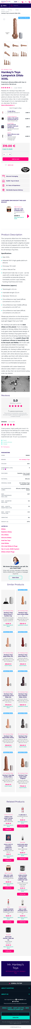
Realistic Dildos (5, 11)
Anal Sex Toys (5, 540)
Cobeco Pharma (12, 116)
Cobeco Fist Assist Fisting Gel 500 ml (12, 118)
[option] (15, 213)
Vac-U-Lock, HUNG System (10, 549)
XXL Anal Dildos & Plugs (9, 546)
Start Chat (15, 577)
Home (3, 9)
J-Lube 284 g (11, 111)
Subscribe (16, 1017)
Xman (9, 132)
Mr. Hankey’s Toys (6, 69)
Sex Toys (10, 9)
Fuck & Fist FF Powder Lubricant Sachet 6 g (12, 126)
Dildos (17, 9)
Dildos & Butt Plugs (7, 552)
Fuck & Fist (10, 123)
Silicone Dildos (6, 537)
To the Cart (8, 829)
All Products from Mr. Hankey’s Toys (15, 972)
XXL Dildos (5, 535)
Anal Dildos (5, 543)
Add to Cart (15, 159)
